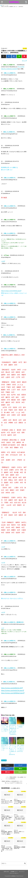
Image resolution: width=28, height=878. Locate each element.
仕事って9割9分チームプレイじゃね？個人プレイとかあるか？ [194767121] (20, 748)
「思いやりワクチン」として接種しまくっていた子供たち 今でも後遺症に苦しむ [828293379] (12, 750)
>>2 (2, 628)
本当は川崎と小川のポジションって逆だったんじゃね (4, 747)
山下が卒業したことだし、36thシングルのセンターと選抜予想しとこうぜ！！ (4, 728)
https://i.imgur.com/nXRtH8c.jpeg (10, 291)
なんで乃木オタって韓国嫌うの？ (20, 727)
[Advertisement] (14, 28)
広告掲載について (14, 871)
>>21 (2, 547)
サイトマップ (21, 871)
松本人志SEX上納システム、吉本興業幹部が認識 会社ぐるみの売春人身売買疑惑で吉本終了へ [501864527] (12, 730)
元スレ (23, 60)
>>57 (2, 612)
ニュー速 (4, 760)
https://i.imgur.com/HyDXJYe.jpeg (11, 690)
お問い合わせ (6, 871)
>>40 (2, 261)
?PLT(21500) (21, 66)
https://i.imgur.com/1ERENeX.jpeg (12, 693)
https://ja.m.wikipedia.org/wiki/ (8, 68)
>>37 (2, 562)
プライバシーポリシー (14, 873)
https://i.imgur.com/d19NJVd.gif (11, 688)
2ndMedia (14, 1)
